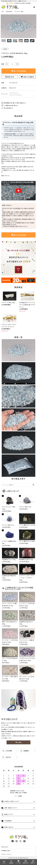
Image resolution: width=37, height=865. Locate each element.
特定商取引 (6, 850)
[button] (18, 190)
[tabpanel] (18, 26)
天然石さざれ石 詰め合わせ (15, 95)
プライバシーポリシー (6, 854)
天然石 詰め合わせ (13, 93)
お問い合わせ (10, 77)
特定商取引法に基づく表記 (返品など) (15, 103)
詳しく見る (19, 742)
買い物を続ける (8, 108)
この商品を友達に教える (11, 105)
